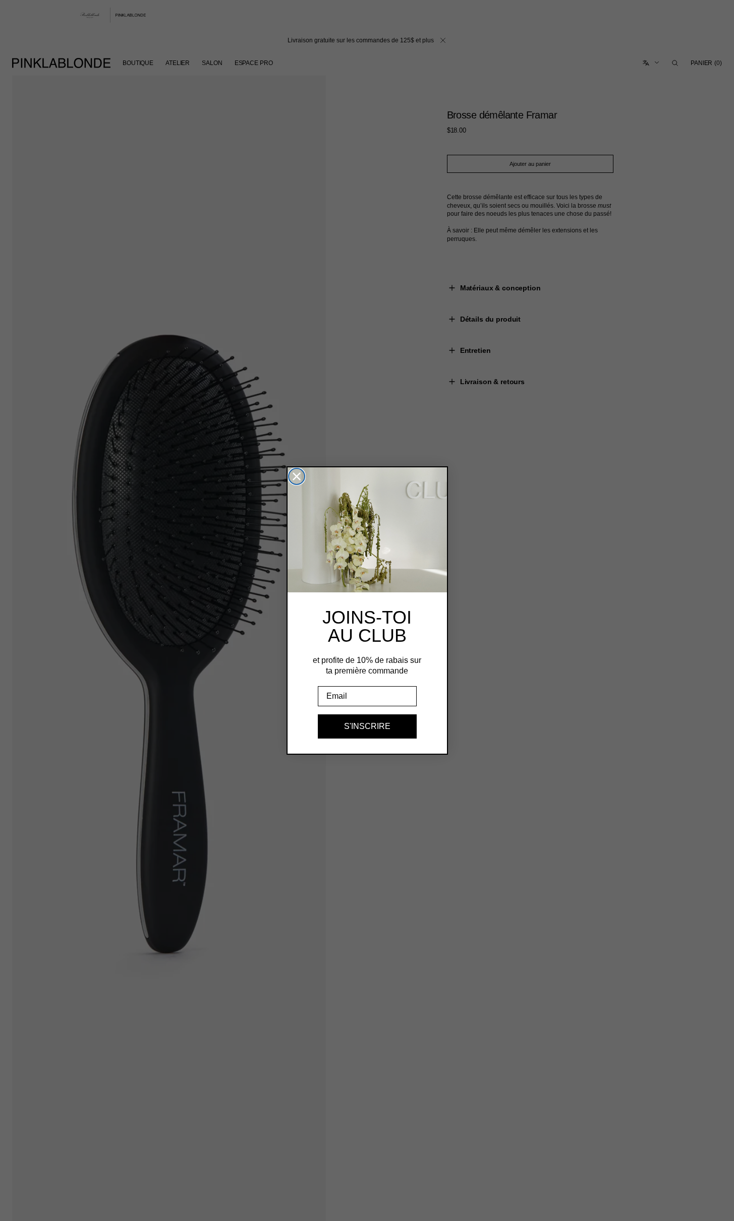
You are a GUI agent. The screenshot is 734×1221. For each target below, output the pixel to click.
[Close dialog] (297, 476)
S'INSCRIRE (367, 726)
